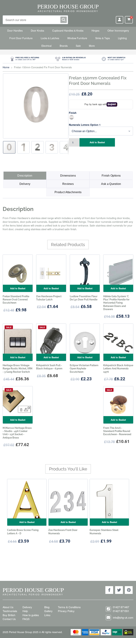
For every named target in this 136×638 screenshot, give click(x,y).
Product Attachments (68, 192)
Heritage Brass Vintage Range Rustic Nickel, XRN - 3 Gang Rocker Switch (17, 368)
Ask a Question (111, 183)
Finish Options (111, 175)
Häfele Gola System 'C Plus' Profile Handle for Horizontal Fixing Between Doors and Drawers (116, 303)
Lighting (122, 38)
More (92, 45)
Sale (78, 45)
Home (6, 67)
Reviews (68, 183)
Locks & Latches (50, 38)
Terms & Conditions (69, 607)
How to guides (30, 615)
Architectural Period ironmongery (68, 11)
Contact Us (9, 619)
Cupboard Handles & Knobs (67, 30)
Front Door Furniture (21, 38)
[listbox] (101, 117)
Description (24, 175)
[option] (71, 117)
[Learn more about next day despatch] (113, 59)
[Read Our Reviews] (70, 59)
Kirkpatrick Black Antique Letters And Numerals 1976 (118, 368)
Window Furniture (77, 38)
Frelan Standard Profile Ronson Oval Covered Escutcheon (16, 299)
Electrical (46, 45)
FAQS (26, 619)
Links (47, 615)
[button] (24, 147)
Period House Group (68, 6)
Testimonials (10, 611)
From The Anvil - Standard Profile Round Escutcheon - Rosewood (117, 431)
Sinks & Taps (102, 38)
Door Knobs (37, 30)
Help (25, 611)
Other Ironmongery (118, 30)
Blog (46, 607)
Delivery (24, 183)
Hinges (95, 30)
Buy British (9, 615)
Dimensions (68, 175)
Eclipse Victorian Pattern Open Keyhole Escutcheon (84, 368)
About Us (8, 607)
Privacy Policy (66, 611)
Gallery (48, 611)
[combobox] (35, 19)
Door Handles (15, 30)
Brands (64, 45)
